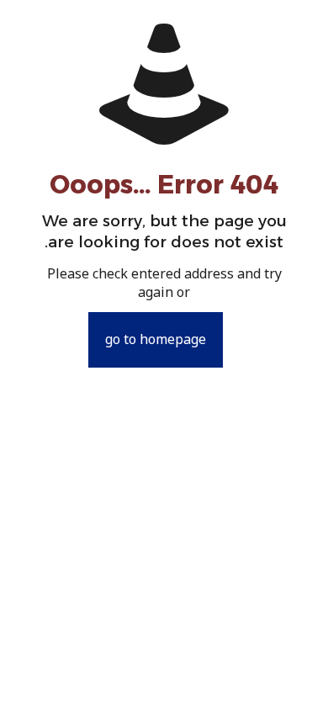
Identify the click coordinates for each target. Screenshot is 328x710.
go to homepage (155, 340)
